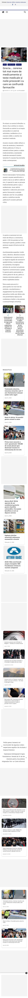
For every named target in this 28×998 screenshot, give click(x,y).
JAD (15, 90)
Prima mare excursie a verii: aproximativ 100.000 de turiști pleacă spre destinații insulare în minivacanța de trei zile (13, 941)
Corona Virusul (11, 64)
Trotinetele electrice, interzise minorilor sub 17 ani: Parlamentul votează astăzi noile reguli (17, 170)
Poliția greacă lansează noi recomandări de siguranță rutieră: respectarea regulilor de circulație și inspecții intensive (14, 746)
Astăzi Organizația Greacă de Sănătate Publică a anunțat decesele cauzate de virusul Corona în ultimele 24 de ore (12, 850)
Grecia (4, 64)
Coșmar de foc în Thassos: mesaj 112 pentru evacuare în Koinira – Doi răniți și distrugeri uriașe (13, 681)
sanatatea (19, 64)
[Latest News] (3, 12)
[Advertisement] (14, 33)
